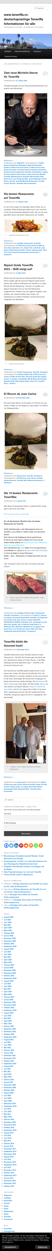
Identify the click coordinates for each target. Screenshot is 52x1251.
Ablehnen (42, 1247)
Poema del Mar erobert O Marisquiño (18, 874)
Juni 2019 (7, 1111)
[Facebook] (6, 845)
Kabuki (12, 787)
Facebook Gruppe (11, 56)
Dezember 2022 (10, 1029)
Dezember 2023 (10, 1002)
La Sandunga (22, 379)
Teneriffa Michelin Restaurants (27, 181)
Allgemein (20, 163)
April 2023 (8, 1021)
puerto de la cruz (10, 179)
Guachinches (37, 172)
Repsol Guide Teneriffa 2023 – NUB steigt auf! (18, 267)
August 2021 (9, 1066)
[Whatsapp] (36, 845)
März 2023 (8, 1023)
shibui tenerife (37, 250)
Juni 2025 (7, 954)
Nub (17, 689)
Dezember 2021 (10, 1055)
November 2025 (10, 941)
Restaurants (28, 243)
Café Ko (37, 615)
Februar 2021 (9, 1079)
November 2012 (10, 1183)
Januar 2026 (8, 935)
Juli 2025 (7, 951)
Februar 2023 (9, 1026)
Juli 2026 (7, 919)
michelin (39, 478)
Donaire (7, 167)
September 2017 (10, 1151)
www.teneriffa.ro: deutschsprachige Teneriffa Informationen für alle (23, 19)
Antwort (12, 383)
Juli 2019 (7, 1109)
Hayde (26, 248)
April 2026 (8, 927)
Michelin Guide (9, 381)
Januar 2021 (8, 1082)
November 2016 (10, 1154)
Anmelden (8, 1228)
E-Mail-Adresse (10, 823)
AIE (31, 374)
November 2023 (10, 1005)
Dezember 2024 (10, 970)
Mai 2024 (7, 989)
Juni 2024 (7, 986)
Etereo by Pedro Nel (33, 376)
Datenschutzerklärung (22, 51)
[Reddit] (26, 845)
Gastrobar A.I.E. (17, 248)
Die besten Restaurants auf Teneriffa (19, 196)
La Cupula (13, 379)
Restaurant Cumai (23, 629)
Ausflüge (20, 243)
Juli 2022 (7, 1042)
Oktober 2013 (9, 1172)
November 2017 (10, 1148)
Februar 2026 (9, 933)
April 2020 (8, 1101)
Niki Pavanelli (34, 176)
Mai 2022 (7, 1047)
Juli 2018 (7, 1135)
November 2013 (10, 1170)
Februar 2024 (9, 997)
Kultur (32, 613)
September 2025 (10, 946)
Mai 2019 (7, 1114)
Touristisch (44, 372)
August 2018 (9, 1132)
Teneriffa (37, 243)
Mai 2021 (7, 1071)
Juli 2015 (7, 1167)
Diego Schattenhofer (34, 165)
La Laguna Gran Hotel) (29, 787)
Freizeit (19, 372)
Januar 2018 (8, 1146)
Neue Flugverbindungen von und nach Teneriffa (22, 872)
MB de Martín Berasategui (37, 379)
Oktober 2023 (9, 1007)
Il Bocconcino (21, 174)
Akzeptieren (10, 1247)
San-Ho (28, 250)
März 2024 (8, 994)
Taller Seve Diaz (36, 629)
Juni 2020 (7, 1098)
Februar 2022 (9, 1050)
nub (22, 548)
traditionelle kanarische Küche (15, 631)
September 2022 (10, 1037)
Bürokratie (8, 1200)
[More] (41, 845)
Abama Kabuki (23, 374)
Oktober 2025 (9, 943)
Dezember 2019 (10, 1103)
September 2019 (10, 1106)
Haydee (43, 376)
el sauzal (29, 620)
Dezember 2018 (10, 1122)
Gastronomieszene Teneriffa (21, 172)
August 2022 (9, 1039)
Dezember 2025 (10, 938)
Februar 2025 (9, 965)
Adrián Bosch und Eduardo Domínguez (24, 164)
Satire (6, 1214)
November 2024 (10, 973)
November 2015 (10, 1162)
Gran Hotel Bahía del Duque (37, 550)
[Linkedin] (16, 845)
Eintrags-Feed (9, 1231)
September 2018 (10, 1130)
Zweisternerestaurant (35, 480)
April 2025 (8, 959)
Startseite (8, 51)
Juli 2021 (7, 1069)
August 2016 (9, 1156)
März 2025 (8, 962)
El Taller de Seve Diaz (37, 167)
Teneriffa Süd (21, 480)
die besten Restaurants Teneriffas (25, 617)
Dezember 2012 (10, 1180)
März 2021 (8, 1077)
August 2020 (9, 1093)
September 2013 (10, 1175)
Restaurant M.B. (22, 179)
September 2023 (10, 1010)
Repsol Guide (24, 381)
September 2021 (10, 1063)
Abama (42, 684)
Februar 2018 (9, 1143)
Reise (6, 1208)
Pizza (42, 626)
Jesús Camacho (33, 174)
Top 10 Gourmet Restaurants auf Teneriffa (23, 252)
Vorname (7, 813)
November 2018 (10, 1125)
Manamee (19, 626)
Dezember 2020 (10, 1085)
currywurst (8, 617)
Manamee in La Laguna (31, 626)
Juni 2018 (7, 1138)
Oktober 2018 (9, 1127)
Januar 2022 (8, 1053)
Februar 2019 (9, 1119)
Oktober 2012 (9, 1186)
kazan (18, 787)
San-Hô (12, 181)
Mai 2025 (7, 957)
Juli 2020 (7, 1095)
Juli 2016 (7, 1159)
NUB (42, 176)
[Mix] (31, 845)
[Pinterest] (21, 845)
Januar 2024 (8, 999)
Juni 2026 (7, 922)
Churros (43, 615)
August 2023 (9, 1013)
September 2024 (10, 978)
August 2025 (9, 949)
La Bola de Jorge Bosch (29, 624)
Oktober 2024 (9, 975)
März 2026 (8, 930)
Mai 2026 (7, 925)
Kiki (30, 248)
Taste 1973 (33, 381)
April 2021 (8, 1074)
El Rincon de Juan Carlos (19, 167)
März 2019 (8, 1116)
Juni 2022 (7, 1045)
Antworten (31, 631)
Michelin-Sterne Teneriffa (20, 176)
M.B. (13, 626)
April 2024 (8, 991)
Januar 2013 (8, 1178)
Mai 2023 (7, 1018)
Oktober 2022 (9, 1034)
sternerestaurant (10, 480)
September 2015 (10, 1165)
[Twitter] (11, 845)
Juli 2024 (7, 983)
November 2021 (10, 1058)
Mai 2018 (7, 1140)
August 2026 (9, 917)
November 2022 (10, 1031)
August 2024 (9, 981)
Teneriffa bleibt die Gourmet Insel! (16, 643)
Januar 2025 (8, 967)
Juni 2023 (7, 1015)
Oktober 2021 (9, 1061)
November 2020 (10, 1087)
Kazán (32, 686)
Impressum (37, 51)
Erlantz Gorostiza (10, 170)
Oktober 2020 (9, 1090)
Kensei (6, 379)
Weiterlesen (9, 160)
